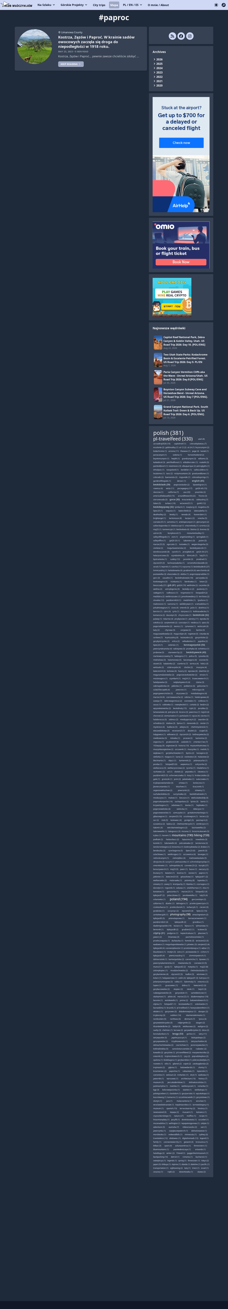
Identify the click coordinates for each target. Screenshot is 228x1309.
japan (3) (157, 1164)
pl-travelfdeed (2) (183, 1052)
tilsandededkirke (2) (161, 1026)
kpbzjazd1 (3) (192, 978)
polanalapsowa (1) (176, 918)
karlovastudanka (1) (176, 563)
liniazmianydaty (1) (161, 1119)
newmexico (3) (175, 466)
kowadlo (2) (158, 1052)
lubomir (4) (158, 827)
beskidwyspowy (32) (163, 506)
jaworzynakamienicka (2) (164, 963)
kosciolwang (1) (160, 1097)
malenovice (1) (159, 604)
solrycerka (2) (201, 764)
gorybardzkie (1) (185, 1060)
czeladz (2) (194, 704)
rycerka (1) (190, 768)
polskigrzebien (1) (161, 1093)
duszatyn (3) (171, 615)
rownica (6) (158, 488)
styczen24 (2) (185, 734)
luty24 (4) (205, 712)
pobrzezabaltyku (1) (201, 1060)
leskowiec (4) (176, 820)
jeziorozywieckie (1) (199, 1045)
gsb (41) (172, 585)
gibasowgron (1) (160, 816)
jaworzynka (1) (159, 1130)
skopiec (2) (178, 989)
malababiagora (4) (199, 693)
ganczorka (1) (173, 891)
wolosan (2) (171, 1075)
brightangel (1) (159, 518)
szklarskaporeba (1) (161, 525)
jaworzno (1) (181, 689)
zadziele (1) (186, 742)
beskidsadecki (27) (202, 566)
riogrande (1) (184, 477)
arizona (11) (173, 451)
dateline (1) (196, 1164)
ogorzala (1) (172, 544)
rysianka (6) (203, 656)
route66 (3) (204, 462)
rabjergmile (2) (184, 1022)
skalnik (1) (187, 1089)
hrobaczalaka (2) (202, 775)
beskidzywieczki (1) (198, 548)
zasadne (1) (168, 578)
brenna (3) (204, 529)
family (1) (157, 1142)
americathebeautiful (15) (164, 496)
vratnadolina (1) (202, 604)
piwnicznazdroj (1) (177, 955)
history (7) (203, 1078)
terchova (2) (204, 596)
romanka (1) (203, 1086)
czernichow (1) (182, 1045)
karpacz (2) (190, 518)
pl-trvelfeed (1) (183, 1007)
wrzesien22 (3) (202, 940)
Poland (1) (181, 1153)
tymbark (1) (180, 507)
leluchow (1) (181, 786)
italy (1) (187, 1168)
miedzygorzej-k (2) (188, 719)
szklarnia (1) (158, 903)
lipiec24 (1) (158, 645)
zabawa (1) (181, 888)
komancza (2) (159, 615)
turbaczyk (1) (192, 907)
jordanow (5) (158, 652)
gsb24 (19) (181, 585)
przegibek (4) (188, 551)
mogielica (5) (203, 507)
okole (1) (190, 989)
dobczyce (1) (198, 809)
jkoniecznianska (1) (161, 786)
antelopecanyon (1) (187, 522)
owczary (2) (204, 869)
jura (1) (169, 1101)
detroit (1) (175, 1157)
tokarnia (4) (168, 619)
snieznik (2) (158, 1056)
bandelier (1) (186, 469)
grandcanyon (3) (189, 458)
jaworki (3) (202, 850)
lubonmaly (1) (190, 981)
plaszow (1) (203, 933)
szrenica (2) (204, 525)
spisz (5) (205, 622)
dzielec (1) (170, 903)
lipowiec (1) (204, 959)
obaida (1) (185, 1164)
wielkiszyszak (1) (188, 1086)
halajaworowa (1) (169, 978)
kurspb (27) (203, 865)
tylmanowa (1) (202, 925)
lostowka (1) (184, 544)
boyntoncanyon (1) (161, 458)
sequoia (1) (170, 510)
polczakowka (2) (186, 843)
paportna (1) (174, 1071)
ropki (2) (171, 1171)
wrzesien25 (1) (186, 503)
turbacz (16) (170, 503)
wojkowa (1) (158, 753)
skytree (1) (176, 1164)
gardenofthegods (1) (162, 481)
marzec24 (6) (159, 697)
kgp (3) (156, 1089)
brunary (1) (158, 873)
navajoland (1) (172, 469)
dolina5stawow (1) (199, 1130)
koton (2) (203, 581)
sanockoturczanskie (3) (182, 1048)
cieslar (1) (204, 723)
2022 (159, 77)
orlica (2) (176, 641)
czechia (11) (176, 566)
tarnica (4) (194, 663)
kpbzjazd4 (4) (159, 948)
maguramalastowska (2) (163, 674)
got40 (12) (201, 503)
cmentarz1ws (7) (200, 742)
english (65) (198, 480)
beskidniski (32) (201, 614)
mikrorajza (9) (198, 689)
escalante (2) (158, 447)
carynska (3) (204, 585)
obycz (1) (172, 760)
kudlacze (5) (172, 727)
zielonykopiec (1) (160, 970)
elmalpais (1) (158, 469)
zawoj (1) (168, 884)
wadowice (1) (159, 944)
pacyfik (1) (175, 1119)
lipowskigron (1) (200, 484)
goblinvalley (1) (171, 447)
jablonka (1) (177, 686)
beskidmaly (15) (180, 708)
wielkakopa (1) (201, 1089)
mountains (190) (182, 835)
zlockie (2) (188, 667)
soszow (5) (203, 660)
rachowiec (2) (159, 771)
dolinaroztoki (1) (160, 959)
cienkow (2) (158, 548)
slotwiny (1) (200, 790)
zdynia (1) (157, 1004)
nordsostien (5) (159, 1019)
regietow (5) (193, 633)
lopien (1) (157, 985)
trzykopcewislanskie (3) (163, 783)
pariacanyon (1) (160, 455)
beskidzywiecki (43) (196, 652)
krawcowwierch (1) (200, 678)
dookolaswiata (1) (189, 1119)
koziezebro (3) (187, 637)
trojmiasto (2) (159, 1067)
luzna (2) (179, 756)
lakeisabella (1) (200, 510)
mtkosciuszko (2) (190, 1127)
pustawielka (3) (159, 574)
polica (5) (193, 656)
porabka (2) (203, 708)
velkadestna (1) (188, 641)
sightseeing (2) (176, 1168)
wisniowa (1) (202, 974)
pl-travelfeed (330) (173, 439)
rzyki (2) (192, 708)
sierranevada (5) (160, 499)
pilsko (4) (172, 996)
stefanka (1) (158, 756)
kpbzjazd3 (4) (159, 955)
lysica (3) (202, 1019)
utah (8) (201, 439)
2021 (159, 81)
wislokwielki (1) (171, 1000)
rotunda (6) (204, 633)
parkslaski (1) (185, 715)
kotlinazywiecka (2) (200, 734)
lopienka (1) (202, 880)
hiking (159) (201, 835)
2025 (159, 64)
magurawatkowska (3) (162, 633)
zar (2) (156, 820)
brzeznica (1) (177, 847)
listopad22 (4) (201, 891)
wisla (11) (170, 488)
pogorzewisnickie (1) (162, 812)
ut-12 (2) (182, 447)
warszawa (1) (172, 1078)
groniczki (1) (167, 779)
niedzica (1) (196, 622)
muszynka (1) (193, 749)
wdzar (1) (205, 948)
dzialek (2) (192, 730)
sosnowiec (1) (190, 701)
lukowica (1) (203, 771)
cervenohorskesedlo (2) (197, 563)
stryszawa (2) (182, 693)
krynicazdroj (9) (171, 637)
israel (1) (205, 1168)
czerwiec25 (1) (159, 522)
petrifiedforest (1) (174, 462)
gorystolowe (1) (203, 1097)
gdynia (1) (172, 1067)
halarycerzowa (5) (161, 555)
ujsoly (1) (168, 966)
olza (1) (206, 888)
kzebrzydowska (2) (192, 847)
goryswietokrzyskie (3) (162, 1022)
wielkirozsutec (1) (173, 596)
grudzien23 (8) (172, 742)
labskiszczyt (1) (177, 525)
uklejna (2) (184, 727)
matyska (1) (193, 966)
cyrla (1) (175, 611)
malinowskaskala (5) (198, 858)
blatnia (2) (194, 529)
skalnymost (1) (159, 996)
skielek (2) (178, 771)
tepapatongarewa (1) (190, 1123)
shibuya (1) (166, 1164)
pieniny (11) (194, 619)
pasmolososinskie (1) (195, 937)
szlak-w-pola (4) (174, 667)
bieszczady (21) (160, 585)
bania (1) (204, 801)
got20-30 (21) (202, 551)
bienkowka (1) (191, 581)
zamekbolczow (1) (198, 993)
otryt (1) (193, 1075)
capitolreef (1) (180, 443)
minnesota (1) (191, 1134)
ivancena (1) (173, 604)
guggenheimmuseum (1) (197, 1153)
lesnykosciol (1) (174, 533)
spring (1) (182, 1160)
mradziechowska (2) (179, 970)
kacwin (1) (166, 835)
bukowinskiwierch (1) (199, 1000)
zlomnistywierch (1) (197, 955)
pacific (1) (205, 1164)
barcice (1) (157, 611)
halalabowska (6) (175, 570)
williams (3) (203, 458)
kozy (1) (190, 775)
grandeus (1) (198, 922)
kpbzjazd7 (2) (159, 895)
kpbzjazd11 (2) (201, 876)
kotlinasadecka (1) (201, 611)
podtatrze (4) (189, 686)
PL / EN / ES (131, 5)
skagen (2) (200, 1022)
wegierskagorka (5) (200, 544)
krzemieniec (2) (160, 1071)
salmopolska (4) (176, 865)
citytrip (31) (159, 933)
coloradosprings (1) (200, 477)
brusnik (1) (171, 1007)
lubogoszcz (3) (174, 831)
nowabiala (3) (201, 839)
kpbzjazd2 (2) (180, 966)
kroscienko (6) (188, 499)
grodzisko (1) (158, 911)
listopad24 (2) (202, 592)
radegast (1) (158, 592)
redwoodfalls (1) (175, 1134)
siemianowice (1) (171, 715)
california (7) (173, 492)
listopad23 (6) (171, 764)
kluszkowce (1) (159, 952)
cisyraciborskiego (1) (162, 1116)
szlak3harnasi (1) (194, 888)
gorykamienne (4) (160, 974)
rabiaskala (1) (188, 1071)
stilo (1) (168, 1063)
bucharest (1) (201, 1157)
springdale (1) (202, 537)
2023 (159, 72)
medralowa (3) (159, 660)
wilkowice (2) (172, 734)
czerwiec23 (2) (191, 865)
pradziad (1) (201, 559)
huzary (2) (182, 671)
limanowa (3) (173, 937)
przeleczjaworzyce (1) (199, 903)
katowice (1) (201, 1112)
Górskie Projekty (72, 5)
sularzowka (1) (202, 779)
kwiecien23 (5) (172, 876)
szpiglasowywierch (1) (178, 1130)
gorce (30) (175, 499)
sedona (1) (177, 455)
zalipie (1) (205, 1123)
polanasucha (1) (200, 760)
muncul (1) (157, 966)
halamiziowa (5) (174, 660)
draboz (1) (205, 847)
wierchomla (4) (203, 570)
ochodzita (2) (158, 723)
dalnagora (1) (182, 903)
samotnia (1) (172, 522)
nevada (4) (185, 514)
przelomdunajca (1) (192, 948)
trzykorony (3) (159, 1015)
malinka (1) (174, 1086)
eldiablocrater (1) (190, 462)
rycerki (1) (176, 551)
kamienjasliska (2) (176, 959)
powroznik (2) (184, 790)
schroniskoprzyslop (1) (199, 861)
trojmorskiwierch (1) (173, 1056)
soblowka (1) (167, 704)
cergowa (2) (186, 630)
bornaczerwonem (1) (197, 918)
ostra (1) (180, 952)
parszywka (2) (202, 578)
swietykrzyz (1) (159, 1160)
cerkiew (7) (158, 637)
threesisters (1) (200, 1145)
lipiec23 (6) (190, 850)
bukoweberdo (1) (187, 1067)
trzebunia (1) (176, 581)
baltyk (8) (177, 1026)
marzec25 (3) (159, 544)
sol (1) (169, 771)
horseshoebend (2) (196, 455)
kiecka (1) (189, 805)
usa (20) (186, 492)
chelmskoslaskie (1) (198, 970)
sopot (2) (187, 1063)
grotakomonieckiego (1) (198, 812)
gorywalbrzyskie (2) (192, 1030)
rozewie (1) (158, 1063)
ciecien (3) (204, 907)
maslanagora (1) (160, 678)
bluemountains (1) (161, 1149)
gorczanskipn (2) (199, 899)
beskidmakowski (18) (184, 578)
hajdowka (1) (201, 805)
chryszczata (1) (184, 615)
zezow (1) (192, 873)
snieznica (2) (203, 981)
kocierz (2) (204, 816)
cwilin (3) (182, 978)
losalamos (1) (159, 473)
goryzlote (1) (169, 1052)
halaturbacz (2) (172, 839)
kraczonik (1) (198, 786)
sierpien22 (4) (204, 944)
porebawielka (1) (190, 895)
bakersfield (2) (185, 510)
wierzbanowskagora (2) (177, 827)
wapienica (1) (186, 764)
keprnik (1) (166, 566)
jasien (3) (203, 540)
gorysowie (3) (171, 1011)
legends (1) (172, 1160)
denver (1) (181, 481)
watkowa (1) (203, 1075)
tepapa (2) (174, 1112)
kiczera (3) (183, 712)
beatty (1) (174, 514)
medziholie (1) (189, 600)
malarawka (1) (176, 880)
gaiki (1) (156, 779)
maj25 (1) (157, 529)
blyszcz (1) (189, 925)
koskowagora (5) (160, 581)
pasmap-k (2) (202, 820)
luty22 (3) (202, 989)
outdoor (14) (175, 1015)
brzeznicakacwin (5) (200, 831)
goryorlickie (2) (201, 637)
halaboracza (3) (160, 719)
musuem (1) (187, 1112)
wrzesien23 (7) (178, 730)
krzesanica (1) (202, 1142)
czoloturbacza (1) (160, 907)
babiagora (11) (180, 656)
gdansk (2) (177, 1063)
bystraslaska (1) (160, 559)
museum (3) (158, 1082)
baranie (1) (158, 1000)
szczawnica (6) (189, 854)
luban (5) (157, 503)
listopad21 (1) (170, 1004)
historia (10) (184, 745)
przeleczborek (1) (177, 907)
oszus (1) (157, 704)
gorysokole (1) (181, 993)
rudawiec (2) (201, 1048)
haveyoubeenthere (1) (199, 1007)
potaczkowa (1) (173, 895)
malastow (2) (203, 756)
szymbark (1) (175, 678)
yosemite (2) (200, 492)
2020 (159, 85)
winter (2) (170, 1153)
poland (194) (179, 899)
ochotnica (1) (203, 648)
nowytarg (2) (191, 507)
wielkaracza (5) (159, 768)
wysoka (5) (204, 619)
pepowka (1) (190, 771)
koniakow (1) (158, 891)
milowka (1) (175, 738)
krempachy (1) (179, 884)
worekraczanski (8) (161, 551)
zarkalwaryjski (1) (160, 914)
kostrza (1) (181, 873)
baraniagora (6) (190, 660)
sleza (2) (205, 1030)
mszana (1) (186, 831)
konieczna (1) (199, 783)
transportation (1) (160, 1168)
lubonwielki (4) (170, 843)
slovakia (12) (158, 600)
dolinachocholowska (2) (163, 1045)
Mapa (114, 5)
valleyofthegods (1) (161, 537)
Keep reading (69, 64)
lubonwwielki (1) (160, 831)
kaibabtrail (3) (159, 462)
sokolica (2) (158, 622)
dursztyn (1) (158, 888)
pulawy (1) (157, 619)
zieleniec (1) (173, 645)
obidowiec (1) (175, 1138)
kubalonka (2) (169, 663)
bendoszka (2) (159, 850)
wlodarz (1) (158, 1011)
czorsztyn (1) (184, 622)
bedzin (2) (204, 704)
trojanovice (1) (187, 592)
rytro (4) (167, 611)
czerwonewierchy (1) (172, 1142)
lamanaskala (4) (160, 712)
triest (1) (195, 1168)
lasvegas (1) (203, 854)
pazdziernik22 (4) (160, 922)
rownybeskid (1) (181, 704)
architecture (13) (188, 1078)
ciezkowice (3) (190, 756)
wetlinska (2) (192, 585)
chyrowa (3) (170, 630)
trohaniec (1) (182, 1075)
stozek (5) (157, 663)
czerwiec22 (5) (200, 963)
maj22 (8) (204, 966)
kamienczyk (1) (169, 529)
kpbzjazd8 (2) (172, 929)
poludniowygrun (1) (161, 607)
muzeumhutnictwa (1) (199, 745)
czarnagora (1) (203, 884)
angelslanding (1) (187, 537)
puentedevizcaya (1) (182, 1149)
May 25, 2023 (65, 51)
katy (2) (156, 630)
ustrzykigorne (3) (172, 589)
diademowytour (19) (199, 996)
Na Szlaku (44, 5)
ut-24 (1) (191, 447)
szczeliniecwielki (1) (187, 1097)
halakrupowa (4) (202, 697)
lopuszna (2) (187, 839)
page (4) (195, 451)
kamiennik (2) (185, 760)
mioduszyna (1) (159, 797)
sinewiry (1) (158, 884)
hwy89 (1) (175, 458)
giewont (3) (188, 1142)
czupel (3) (203, 730)
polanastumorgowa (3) (163, 981)
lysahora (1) (203, 600)
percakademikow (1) (176, 1082)
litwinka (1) (191, 884)
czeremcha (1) (191, 959)
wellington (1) (174, 1123)
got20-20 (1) (174, 540)
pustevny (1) (202, 589)
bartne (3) (200, 630)
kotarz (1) (157, 978)
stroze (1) (204, 674)
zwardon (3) (203, 719)
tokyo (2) (205, 1160)
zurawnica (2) (159, 824)
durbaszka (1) (177, 940)
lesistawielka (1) (185, 1004)
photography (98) (180, 914)
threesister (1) (194, 1160)
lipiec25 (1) (158, 510)
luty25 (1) (204, 555)
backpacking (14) (160, 1157)
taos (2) (169, 473)
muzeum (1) (158, 1108)
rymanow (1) (190, 626)
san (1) (204, 1127)
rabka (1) (178, 981)
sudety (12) (175, 559)
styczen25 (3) (159, 563)
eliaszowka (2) (173, 574)
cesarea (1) (158, 1171)
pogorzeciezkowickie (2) (187, 674)
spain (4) (168, 1145)
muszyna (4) (201, 667)
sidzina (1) (188, 697)
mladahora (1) (203, 768)
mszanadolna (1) (160, 1123)
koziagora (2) (202, 753)
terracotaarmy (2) (187, 1108)
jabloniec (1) (158, 876)
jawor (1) (184, 869)
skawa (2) (201, 1171)
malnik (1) (204, 749)
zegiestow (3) (171, 745)
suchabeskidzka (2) (161, 794)
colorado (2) (158, 477)
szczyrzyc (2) (173, 911)
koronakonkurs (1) (161, 1034)
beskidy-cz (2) (188, 589)
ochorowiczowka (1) (177, 775)
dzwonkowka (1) (186, 1171)
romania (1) (188, 1157)
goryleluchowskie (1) (174, 753)
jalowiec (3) (192, 944)
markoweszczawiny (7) (163, 656)
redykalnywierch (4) (181, 682)
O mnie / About (158, 5)
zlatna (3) (200, 682)
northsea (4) (175, 1019)
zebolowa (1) (176, 805)
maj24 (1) (186, 678)
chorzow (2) (158, 715)
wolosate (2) (158, 667)
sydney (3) (203, 1134)
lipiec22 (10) (202, 911)
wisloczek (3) (202, 626)
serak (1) (157, 566)
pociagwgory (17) (184, 488)
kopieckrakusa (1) (188, 933)
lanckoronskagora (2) (162, 847)
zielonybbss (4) (179, 858)
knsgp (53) (177, 1033)
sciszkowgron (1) (190, 816)
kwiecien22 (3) (200, 985)
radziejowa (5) (179, 648)
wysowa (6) (193, 671)
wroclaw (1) (201, 1101)
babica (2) (171, 824)
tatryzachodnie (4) (199, 1041)
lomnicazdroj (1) (160, 570)
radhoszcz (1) (172, 592)
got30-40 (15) (201, 488)
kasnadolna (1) (159, 1007)
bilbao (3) (157, 1145)
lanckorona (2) (201, 843)
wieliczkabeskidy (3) (199, 797)
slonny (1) (202, 1067)
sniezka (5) (202, 518)
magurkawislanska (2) (176, 548)
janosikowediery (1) (189, 596)
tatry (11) (203, 1034)
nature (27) (179, 1116)
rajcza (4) (196, 715)
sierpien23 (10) (175, 816)
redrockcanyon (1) (161, 858)
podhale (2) (158, 839)
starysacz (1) (186, 611)
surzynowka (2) (179, 794)
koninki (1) (157, 843)
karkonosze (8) (175, 518)
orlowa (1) (183, 783)
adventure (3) (159, 1127)
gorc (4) (156, 578)
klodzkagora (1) (170, 1060)
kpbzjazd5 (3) (159, 918)
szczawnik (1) (180, 749)
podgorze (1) (172, 933)
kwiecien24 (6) (159, 671)
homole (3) (189, 940)
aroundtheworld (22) (187, 496)
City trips (99, 5)
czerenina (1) (159, 1075)
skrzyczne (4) (159, 861)
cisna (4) (175, 607)
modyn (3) (171, 952)
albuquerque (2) (189, 466)
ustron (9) (157, 533)
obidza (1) (184, 574)
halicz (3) (204, 663)
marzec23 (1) (187, 891)
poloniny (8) (190, 880)
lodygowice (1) (159, 734)
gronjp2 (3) (189, 820)
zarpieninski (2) (170, 622)
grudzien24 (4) (189, 570)
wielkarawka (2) (160, 880)
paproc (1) (203, 873)
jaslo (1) (193, 607)
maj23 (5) (174, 869)
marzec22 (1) (183, 996)
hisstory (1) (202, 1108)
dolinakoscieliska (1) (197, 1082)
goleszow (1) (202, 686)
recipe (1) (203, 1116)
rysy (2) (187, 1056)
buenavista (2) (171, 477)
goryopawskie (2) (160, 1041)
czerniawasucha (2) (174, 697)
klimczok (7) (192, 555)
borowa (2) (178, 1030)
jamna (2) (184, 1000)
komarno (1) (172, 1097)
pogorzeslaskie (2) (182, 484)
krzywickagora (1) (160, 805)
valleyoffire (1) (159, 540)
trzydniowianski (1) (180, 1041)
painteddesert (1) (160, 466)
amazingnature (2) (200, 914)
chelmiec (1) (167, 1030)
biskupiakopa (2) (198, 1037)
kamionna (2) (201, 738)
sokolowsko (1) (201, 1004)
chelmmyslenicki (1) (199, 727)
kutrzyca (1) (204, 978)
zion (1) (175, 537)
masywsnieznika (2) (200, 1052)
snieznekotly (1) (192, 525)
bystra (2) (190, 753)
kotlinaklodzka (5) (160, 1048)
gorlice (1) (191, 1034)
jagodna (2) (203, 641)
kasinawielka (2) (199, 827)
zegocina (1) (158, 742)
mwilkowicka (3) (160, 738)
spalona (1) (158, 1060)
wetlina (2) (157, 589)
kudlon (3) (190, 974)
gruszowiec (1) (171, 985)
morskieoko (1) (159, 1134)
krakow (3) (202, 929)
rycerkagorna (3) (175, 850)
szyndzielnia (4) (178, 555)
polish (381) (168, 433)
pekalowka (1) (188, 779)
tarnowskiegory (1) (201, 1104)
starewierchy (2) (175, 652)
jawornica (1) (194, 712)
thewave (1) (185, 451)
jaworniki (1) (158, 1078)
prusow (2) (187, 738)
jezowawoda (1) (192, 952)
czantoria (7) (182, 663)
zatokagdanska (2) (200, 1063)
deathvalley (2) (159, 514)
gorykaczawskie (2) (161, 989)
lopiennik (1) (202, 1071)
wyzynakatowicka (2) (162, 708)
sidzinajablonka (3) (161, 686)
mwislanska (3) (184, 963)
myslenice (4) (159, 727)
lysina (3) (194, 801)
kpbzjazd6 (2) (180, 922)
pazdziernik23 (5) (160, 775)
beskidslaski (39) (161, 484)
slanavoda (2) (192, 723)
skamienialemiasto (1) (195, 1015)
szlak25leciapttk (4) (161, 689)
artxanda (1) (200, 1149)
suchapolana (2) (182, 801)
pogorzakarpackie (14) (163, 801)
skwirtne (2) (204, 671)
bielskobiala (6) (182, 529)
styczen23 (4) (187, 911)
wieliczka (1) (182, 809)
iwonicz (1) (178, 626)
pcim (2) (177, 779)
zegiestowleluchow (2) (162, 790)
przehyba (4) (191, 648)
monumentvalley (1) (195, 533)
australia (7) (174, 1127)
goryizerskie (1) (188, 1093)
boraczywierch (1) (161, 869)
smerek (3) (184, 607)
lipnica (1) (181, 723)
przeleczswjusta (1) (161, 940)
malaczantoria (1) (184, 1101)
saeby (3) (157, 1030)
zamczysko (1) (179, 812)
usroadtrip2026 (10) (161, 443)
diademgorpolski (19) (162, 925)
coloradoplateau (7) (198, 443)
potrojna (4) (173, 712)
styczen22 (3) (177, 974)
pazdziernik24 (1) (173, 600)
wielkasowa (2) (189, 1026)
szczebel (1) (203, 1119)
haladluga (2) (159, 1153)
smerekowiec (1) (160, 865)
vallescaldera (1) (201, 469)
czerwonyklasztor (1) (174, 948)
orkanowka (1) (159, 899)
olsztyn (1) (157, 1101)
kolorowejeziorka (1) (171, 1089)
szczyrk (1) (169, 861)
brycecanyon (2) (202, 447)
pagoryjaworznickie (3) (163, 693)
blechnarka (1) (159, 760)
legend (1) (204, 1138)
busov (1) (193, 869)
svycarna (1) (187, 566)
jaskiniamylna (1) (160, 1086)
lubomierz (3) (189, 540)
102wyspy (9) (159, 745)
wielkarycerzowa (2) (176, 768)
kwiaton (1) (170, 873)
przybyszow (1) (180, 619)
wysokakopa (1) (202, 1093)
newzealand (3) (159, 1112)
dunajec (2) (203, 1011)
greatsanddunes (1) (200, 473)
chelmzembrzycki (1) (186, 824)
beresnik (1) (158, 929)
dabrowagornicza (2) (173, 701)
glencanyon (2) (202, 522)
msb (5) (164, 820)
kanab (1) (205, 451)
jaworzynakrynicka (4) (162, 648)
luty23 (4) (204, 895)
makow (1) (172, 797)
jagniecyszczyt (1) (179, 1037)
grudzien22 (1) (188, 929)
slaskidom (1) (175, 1093)
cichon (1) (205, 952)
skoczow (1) (158, 492)
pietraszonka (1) (182, 861)
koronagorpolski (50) (194, 644)
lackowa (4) (172, 671)
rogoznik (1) (170, 888)
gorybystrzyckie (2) (161, 641)
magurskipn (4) (180, 633)
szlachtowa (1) (159, 854)
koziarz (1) (178, 925)
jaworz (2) (157, 937)
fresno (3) (203, 496)
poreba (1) (157, 764)
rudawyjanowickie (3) (162, 993)
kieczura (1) (184, 797)
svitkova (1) (203, 701)
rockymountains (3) (182, 473)
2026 (159, 59)
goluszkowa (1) (187, 876)
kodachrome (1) (160, 451)
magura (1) (169, 756)
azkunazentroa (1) (183, 1145)
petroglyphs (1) (203, 466)
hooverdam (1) (200, 514)
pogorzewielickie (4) (161, 809)
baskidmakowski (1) (198, 794)
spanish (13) (171, 1108)
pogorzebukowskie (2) (162, 626)
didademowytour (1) (187, 1011)
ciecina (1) (205, 715)
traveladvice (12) (160, 1138)
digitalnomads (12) (190, 1138)
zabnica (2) (173, 719)
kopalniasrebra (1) (183, 1104)
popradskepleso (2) (200, 1056)
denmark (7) (189, 1019)
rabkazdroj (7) (202, 499)
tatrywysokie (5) (160, 1037)
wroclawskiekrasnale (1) (163, 1104)
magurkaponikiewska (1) (175, 944)
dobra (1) (186, 985)
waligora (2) (203, 1026)
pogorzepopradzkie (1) (199, 574)
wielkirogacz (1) (174, 854)
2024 (159, 68)
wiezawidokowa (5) (161, 730)
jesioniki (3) (188, 559)
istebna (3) (170, 723)
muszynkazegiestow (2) (163, 749)
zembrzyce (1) (202, 824)
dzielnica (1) (204, 607)
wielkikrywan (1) (186, 604)
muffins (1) (191, 1116)
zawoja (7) (157, 701)
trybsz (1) (157, 835)
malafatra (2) (159, 596)
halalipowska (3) (160, 682)
